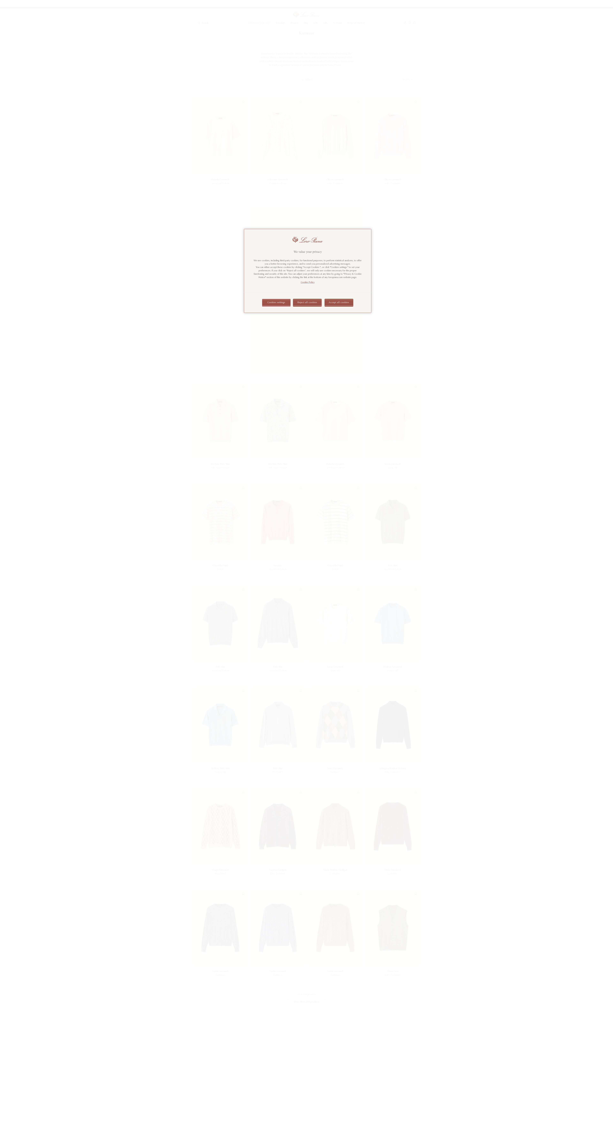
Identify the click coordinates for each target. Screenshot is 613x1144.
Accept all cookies (339, 303)
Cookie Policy (308, 282)
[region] (307, 271)
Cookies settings (276, 303)
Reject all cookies (307, 303)
